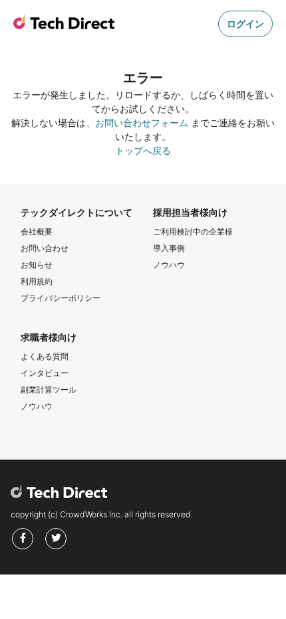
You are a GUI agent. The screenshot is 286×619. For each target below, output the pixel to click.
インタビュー (45, 373)
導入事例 (169, 248)
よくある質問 (45, 356)
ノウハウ (169, 265)
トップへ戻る (143, 150)
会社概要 (37, 231)
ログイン (245, 23)
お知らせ (37, 265)
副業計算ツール (48, 390)
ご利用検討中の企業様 (193, 231)
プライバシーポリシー (60, 298)
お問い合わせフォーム (141, 122)
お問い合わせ (45, 248)
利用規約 (37, 281)
